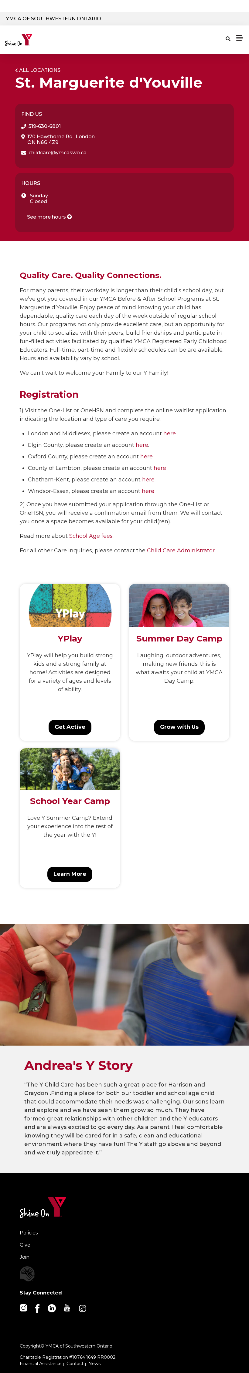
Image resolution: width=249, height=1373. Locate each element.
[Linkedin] (52, 1308)
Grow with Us (179, 727)
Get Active (70, 727)
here (169, 433)
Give (25, 1245)
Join (24, 1257)
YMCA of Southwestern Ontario (53, 19)
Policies (29, 1233)
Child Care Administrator (181, 550)
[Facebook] (37, 1308)
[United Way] (71, 1273)
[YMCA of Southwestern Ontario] (32, 40)
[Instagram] (24, 1307)
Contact (75, 1363)
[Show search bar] (228, 39)
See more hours (47, 217)
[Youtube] (67, 1307)
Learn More (69, 874)
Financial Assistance (41, 1363)
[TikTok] (83, 1308)
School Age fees (91, 536)
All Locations (39, 70)
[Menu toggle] (239, 38)
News (94, 1363)
